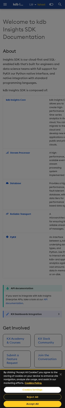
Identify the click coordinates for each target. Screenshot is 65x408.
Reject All (32, 396)
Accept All (32, 403)
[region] (32, 388)
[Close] (61, 374)
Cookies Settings (32, 389)
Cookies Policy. (33, 382)
